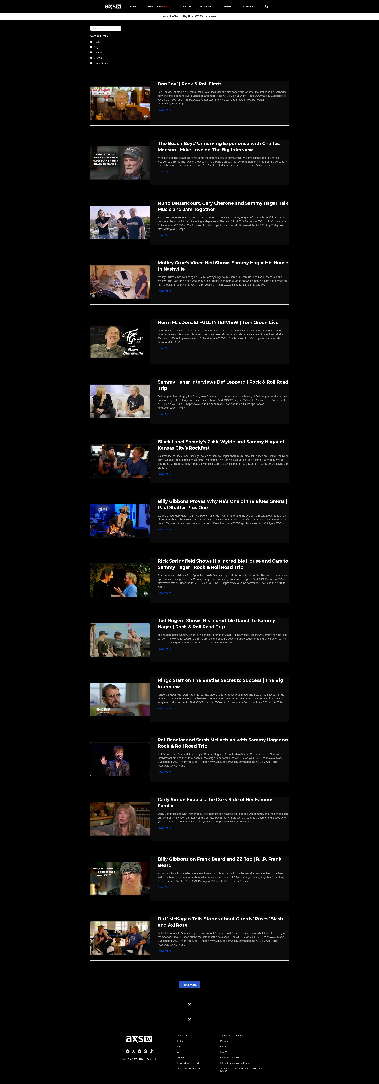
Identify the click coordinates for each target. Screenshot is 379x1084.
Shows (98, 57)
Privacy (224, 1041)
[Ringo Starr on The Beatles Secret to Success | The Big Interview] (120, 699)
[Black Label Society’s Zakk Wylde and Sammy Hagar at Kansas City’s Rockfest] (120, 460)
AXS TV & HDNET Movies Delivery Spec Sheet (242, 1069)
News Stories (101, 63)
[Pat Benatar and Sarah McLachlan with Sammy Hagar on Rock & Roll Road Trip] (120, 759)
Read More (164, 109)
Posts (97, 41)
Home (133, 6)
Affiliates (180, 1057)
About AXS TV (183, 1035)
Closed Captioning (230, 1057)
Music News (157, 6)
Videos (227, 6)
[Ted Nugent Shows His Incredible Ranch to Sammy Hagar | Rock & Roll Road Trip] (120, 639)
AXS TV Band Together (188, 1068)
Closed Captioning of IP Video (236, 1063)
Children (224, 1046)
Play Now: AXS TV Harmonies (199, 16)
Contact (248, 6)
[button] (190, 6)
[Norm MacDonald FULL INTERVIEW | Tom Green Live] (120, 341)
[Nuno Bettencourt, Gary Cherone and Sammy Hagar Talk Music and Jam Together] (120, 222)
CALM (223, 1052)
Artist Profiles (170, 16)
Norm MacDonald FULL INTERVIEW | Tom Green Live (218, 322)
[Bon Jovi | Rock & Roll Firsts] (120, 102)
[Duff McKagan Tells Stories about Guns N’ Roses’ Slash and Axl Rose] (120, 937)
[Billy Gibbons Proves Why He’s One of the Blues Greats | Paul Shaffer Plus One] (120, 520)
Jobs (178, 1046)
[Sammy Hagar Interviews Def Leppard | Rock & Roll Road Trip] (120, 401)
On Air (182, 6)
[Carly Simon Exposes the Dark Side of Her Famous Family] (120, 818)
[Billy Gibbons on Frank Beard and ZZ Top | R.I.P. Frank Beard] (120, 878)
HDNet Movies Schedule (189, 1063)
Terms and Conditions (231, 1035)
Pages (97, 47)
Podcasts (205, 6)
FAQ (178, 1052)
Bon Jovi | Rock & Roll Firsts (190, 84)
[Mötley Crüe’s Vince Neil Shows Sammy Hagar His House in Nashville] (120, 281)
